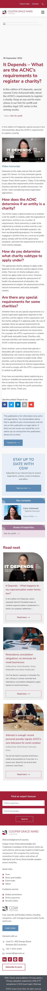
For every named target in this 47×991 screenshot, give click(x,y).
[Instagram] (21, 959)
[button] (4, 404)
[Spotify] (15, 959)
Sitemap (37, 984)
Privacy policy (35, 978)
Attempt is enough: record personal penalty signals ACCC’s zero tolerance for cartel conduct (23, 739)
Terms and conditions (19, 978)
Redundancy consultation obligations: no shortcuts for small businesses (21, 658)
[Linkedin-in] (4, 959)
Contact (35, 4)
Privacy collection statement (18, 981)
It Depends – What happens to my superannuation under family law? (23, 589)
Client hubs (25, 4)
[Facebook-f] (10, 959)
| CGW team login (24, 984)
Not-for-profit (16, 115)
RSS (6, 978)
